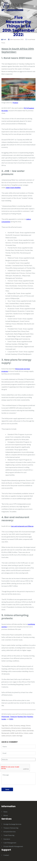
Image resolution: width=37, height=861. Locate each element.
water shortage (17, 735)
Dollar (11, 725)
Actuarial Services (9, 831)
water (31, 733)
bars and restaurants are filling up (22, 526)
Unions (26, 733)
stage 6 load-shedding (13, 187)
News (13, 730)
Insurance (6, 839)
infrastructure (16, 728)
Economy (17, 725)
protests (19, 730)
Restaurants (5, 733)
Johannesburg (26, 728)
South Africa (19, 733)
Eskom (28, 725)
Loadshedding (6, 730)
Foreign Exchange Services (12, 824)
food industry (6, 728)
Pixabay (15, 102)
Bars (6, 725)
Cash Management (9, 843)
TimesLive (13, 716)
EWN (11, 719)
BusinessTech (22, 716)
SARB (12, 733)
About (5, 815)
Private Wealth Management (13, 846)
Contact (6, 855)
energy (23, 725)
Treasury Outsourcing (10, 828)
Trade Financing (8, 835)
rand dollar (30, 730)
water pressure (6, 735)
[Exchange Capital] (12, 6)
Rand (24, 730)
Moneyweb (5, 716)
